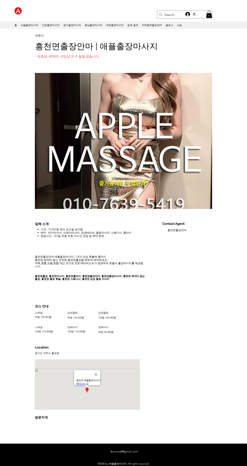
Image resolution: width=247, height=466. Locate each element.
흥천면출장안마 (176, 230)
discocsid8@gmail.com (124, 451)
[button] (209, 14)
